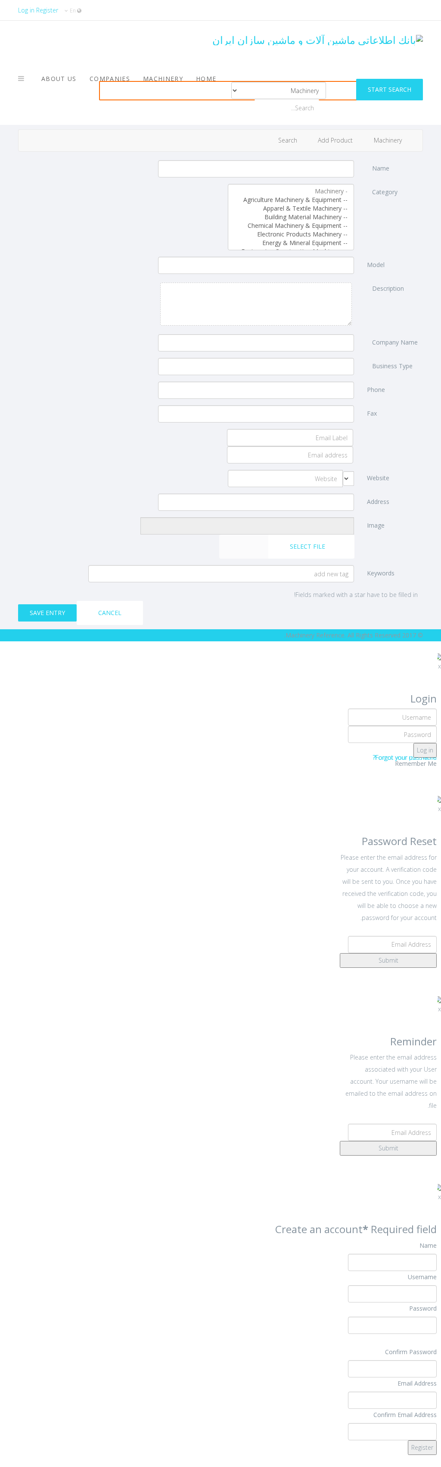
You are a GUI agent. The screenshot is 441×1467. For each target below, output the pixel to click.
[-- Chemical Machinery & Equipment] (290, 225)
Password (423, 1308)
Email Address (417, 1383)
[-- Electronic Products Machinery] (290, 234)
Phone (376, 389)
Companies (110, 79)
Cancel (109, 613)
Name (380, 168)
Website (378, 478)
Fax (372, 413)
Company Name (395, 342)
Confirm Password (411, 1352)
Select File (308, 546)
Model (376, 265)
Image (376, 525)
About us (59, 79)
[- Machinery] (290, 191)
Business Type (392, 366)
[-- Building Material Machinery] (290, 217)
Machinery (163, 79)
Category (385, 192)
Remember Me (416, 763)
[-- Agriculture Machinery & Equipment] (290, 200)
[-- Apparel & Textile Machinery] (290, 208)
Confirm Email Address (405, 1415)
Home (206, 79)
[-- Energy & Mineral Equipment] (290, 243)
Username (422, 1277)
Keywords (380, 573)
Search (288, 140)
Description (388, 288)
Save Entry (47, 613)
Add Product (336, 140)
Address (378, 501)
